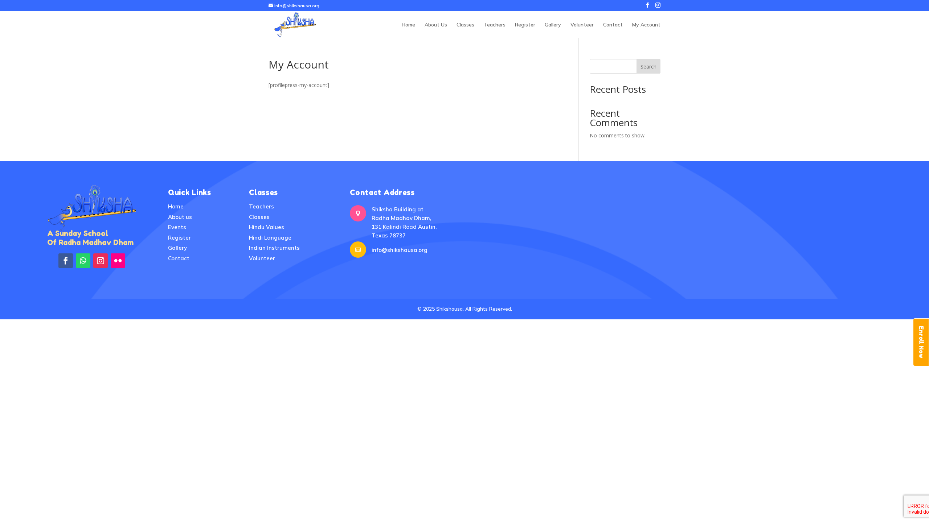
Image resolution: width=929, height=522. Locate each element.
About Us (436, 25)
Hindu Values (266, 227)
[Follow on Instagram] (100, 260)
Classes (465, 25)
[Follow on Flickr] (118, 260)
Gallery (553, 25)
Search (648, 66)
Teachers (495, 25)
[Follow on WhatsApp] (83, 260)
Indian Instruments (274, 247)
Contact (613, 25)
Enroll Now (921, 342)
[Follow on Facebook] (65, 260)
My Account (646, 25)
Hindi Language (270, 237)
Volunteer (582, 25)
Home (408, 25)
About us (180, 217)
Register (525, 25)
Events (177, 227)
